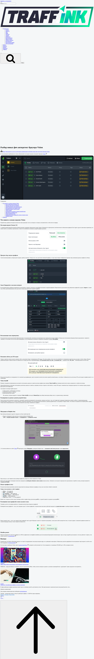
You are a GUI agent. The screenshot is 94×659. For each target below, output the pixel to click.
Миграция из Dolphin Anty (11, 212)
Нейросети (8, 36)
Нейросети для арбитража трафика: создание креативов (13, 584)
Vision (44, 153)
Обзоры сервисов (9, 40)
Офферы (5, 49)
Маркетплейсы (9, 39)
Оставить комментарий (33, 151)
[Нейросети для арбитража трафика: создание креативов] (15, 582)
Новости (7, 31)
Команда (2, 594)
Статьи (7, 29)
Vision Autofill (9, 210)
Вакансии (5, 48)
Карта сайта (11, 594)
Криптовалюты (9, 37)
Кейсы (4, 44)
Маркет (4, 47)
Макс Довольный (6, 151)
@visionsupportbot (11, 542)
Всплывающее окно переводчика (13, 208)
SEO (7, 32)
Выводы (5, 217)
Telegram (7, 34)
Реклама (7, 594)
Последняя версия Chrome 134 (12, 204)
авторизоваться (23, 591)
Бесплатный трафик (10, 42)
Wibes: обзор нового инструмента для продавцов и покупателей (14, 564)
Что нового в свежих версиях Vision (11, 203)
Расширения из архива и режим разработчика (16, 211)
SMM (7, 33)
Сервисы (2, 563)
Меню (22, 62)
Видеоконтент (9, 41)
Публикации (6, 28)
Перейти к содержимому (6, 1)
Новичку (5, 46)
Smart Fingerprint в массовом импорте (14, 206)
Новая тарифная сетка (10, 213)
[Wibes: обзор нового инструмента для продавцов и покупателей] (15, 562)
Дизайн (7, 35)
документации (11, 536)
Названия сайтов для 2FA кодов (12, 209)
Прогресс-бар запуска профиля (12, 205)
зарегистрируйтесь (23, 545)
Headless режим (9, 216)
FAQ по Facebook (9, 43)
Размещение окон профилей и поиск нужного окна (17, 214)
